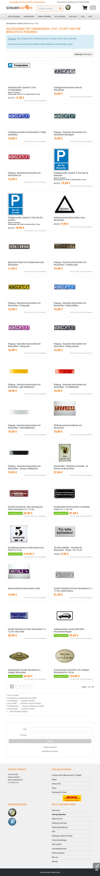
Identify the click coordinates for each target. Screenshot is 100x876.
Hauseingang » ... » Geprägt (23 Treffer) (21, 701)
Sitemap (55, 861)
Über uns (55, 857)
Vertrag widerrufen (59, 814)
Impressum (56, 810)
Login (25, 729)
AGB (53, 831)
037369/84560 (82, 2)
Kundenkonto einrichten (50, 751)
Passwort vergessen (50, 747)
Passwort (23, 735)
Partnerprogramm (58, 853)
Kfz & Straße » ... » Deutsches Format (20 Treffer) (24, 703)
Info (90, 16)
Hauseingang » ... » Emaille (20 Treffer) (21, 709)
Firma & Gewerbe (44, 16)
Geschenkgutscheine (59, 849)
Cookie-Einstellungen (59, 840)
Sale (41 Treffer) (13, 695)
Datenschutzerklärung (59, 827)
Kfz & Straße (60, 16)
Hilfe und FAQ (56, 844)
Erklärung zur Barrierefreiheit (62, 836)
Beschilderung (14, 16)
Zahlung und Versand (59, 823)
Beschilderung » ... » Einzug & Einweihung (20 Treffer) (26, 706)
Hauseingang (29, 16)
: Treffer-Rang (83, 54)
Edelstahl (73, 16)
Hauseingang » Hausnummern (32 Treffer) (22, 698)
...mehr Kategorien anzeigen (18, 711)
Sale (83, 16)
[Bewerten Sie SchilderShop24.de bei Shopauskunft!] (12, 821)
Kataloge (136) (33, 23)
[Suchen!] (60, 8)
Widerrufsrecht (57, 819)
